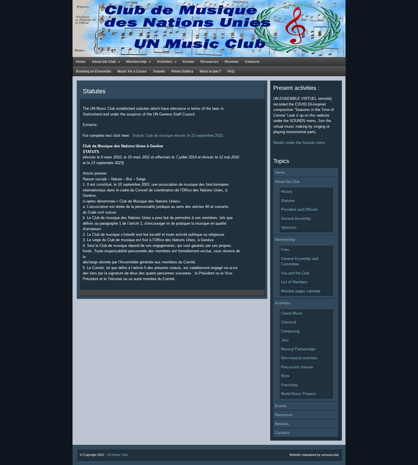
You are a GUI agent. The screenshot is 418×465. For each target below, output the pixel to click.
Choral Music (292, 313)
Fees (285, 249)
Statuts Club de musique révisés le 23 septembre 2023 (177, 135)
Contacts (252, 62)
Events (188, 62)
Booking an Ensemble (93, 71)
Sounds (159, 71)
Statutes (94, 91)
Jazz (285, 340)
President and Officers (299, 209)
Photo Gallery (182, 71)
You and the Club (295, 273)
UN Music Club (117, 454)
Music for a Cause (132, 71)
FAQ (230, 71)
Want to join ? (210, 71)
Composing (290, 331)
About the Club (106, 62)
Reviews (232, 62)
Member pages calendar (300, 291)
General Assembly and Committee (299, 261)
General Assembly (296, 218)
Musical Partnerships (298, 349)
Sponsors (289, 227)
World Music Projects (298, 394)
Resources (209, 62)
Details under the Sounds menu (299, 142)
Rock (285, 376)
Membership (138, 62)
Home (81, 62)
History (287, 191)
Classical (288, 322)
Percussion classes (297, 367)
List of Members (294, 282)
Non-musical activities (299, 358)
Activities (167, 62)
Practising (289, 385)
